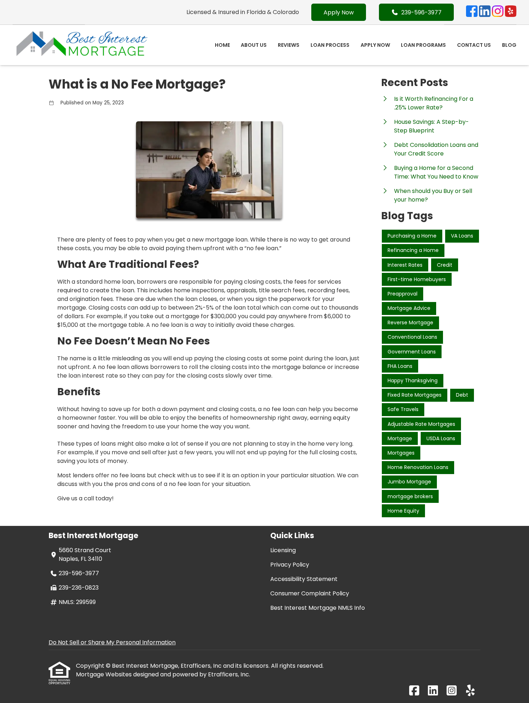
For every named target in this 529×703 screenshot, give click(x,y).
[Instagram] (497, 12)
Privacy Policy (289, 564)
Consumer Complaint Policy (309, 593)
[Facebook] (472, 12)
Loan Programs (423, 45)
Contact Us (474, 45)
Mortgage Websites (104, 674)
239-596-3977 (421, 12)
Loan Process (330, 45)
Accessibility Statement (304, 579)
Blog (509, 45)
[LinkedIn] (484, 12)
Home (222, 45)
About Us (254, 45)
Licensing (283, 550)
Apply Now (339, 12)
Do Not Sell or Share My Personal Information (112, 642)
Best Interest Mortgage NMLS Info (317, 608)
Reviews (288, 45)
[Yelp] (510, 12)
